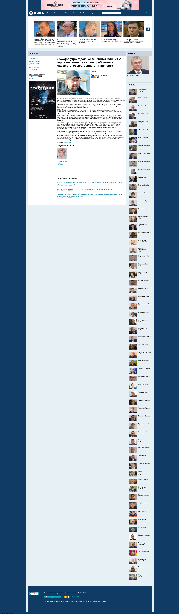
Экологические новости (37, 65)
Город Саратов (142, 97)
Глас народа (58, 13)
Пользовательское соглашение (66, 601)
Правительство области (142, 440)
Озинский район (143, 344)
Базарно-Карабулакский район (142, 250)
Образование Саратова (142, 559)
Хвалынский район (143, 376)
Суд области (142, 527)
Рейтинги (68, 13)
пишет (76, 128)
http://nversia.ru (68, 142)
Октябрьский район (144, 106)
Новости (75, 13)
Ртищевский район (143, 209)
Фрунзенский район (144, 145)
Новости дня (33, 60)
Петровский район (143, 185)
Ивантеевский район (144, 336)
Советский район (143, 384)
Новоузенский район (144, 232)
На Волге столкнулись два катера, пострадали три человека (87, 41)
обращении (60, 117)
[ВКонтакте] (92, 77)
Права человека (143, 567)
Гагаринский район (143, 256)
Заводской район (143, 122)
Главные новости (35, 63)
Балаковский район (144, 161)
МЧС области (142, 511)
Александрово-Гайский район (142, 241)
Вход (148, 13)
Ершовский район (143, 193)
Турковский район (143, 392)
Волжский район (143, 137)
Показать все (33, 58)
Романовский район (144, 408)
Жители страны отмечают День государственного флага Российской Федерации (84, 189)
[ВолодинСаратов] (138, 74)
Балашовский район (144, 169)
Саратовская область (142, 90)
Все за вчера (33, 69)
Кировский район (143, 129)
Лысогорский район (144, 360)
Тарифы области (143, 479)
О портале (80, 601)
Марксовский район (144, 400)
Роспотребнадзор (143, 551)
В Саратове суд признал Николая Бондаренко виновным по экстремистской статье (133, 41)
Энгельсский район (144, 153)
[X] (98, 77)
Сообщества (84, 13)
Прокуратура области (142, 487)
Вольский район (143, 177)
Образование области (142, 456)
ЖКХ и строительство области (142, 473)
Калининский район (144, 201)
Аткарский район (143, 288)
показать (32, 78)
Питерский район (143, 432)
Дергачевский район (144, 304)
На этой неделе (34, 71)
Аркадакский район (144, 296)
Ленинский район (143, 114)
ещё (92, 13)
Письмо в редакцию (52, 597)
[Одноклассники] (95, 77)
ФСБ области (142, 519)
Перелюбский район (144, 424)
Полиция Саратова (143, 535)
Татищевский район (144, 368)
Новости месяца (34, 61)
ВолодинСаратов (133, 75)
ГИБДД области (143, 503)
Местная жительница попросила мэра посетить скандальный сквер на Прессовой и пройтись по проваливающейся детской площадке (67, 43)
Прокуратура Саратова (142, 543)
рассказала (100, 117)
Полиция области (143, 495)
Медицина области (143, 447)
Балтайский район (143, 312)
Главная (50, 13)
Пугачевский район (144, 416)
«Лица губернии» (111, 116)
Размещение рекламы (99, 601)
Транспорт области (144, 463)
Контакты (88, 601)
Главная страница (49, 601)
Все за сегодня (34, 67)
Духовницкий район (144, 280)
